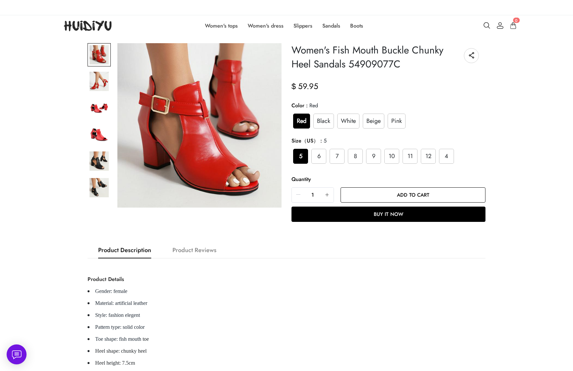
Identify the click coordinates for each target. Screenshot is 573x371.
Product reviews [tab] (194, 250)
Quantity (301, 179)
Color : (304, 105)
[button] (298, 195)
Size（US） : (309, 140)
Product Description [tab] (124, 250)
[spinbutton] (312, 195)
